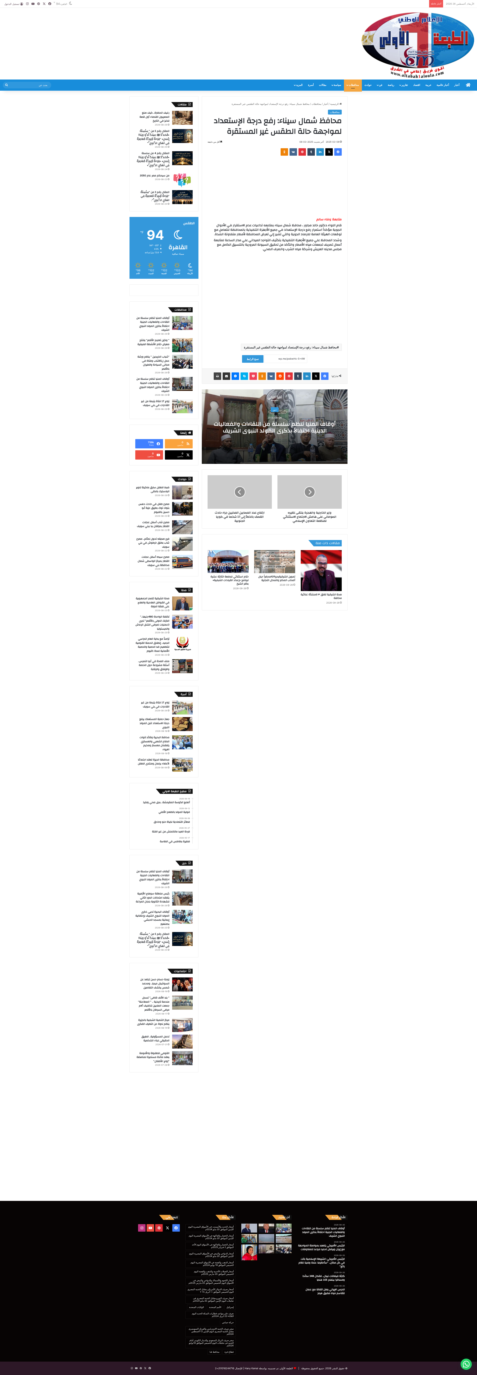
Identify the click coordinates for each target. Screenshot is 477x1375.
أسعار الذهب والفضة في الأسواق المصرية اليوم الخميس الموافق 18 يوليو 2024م (212, 1263)
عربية (428, 85)
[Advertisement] (159, 20)
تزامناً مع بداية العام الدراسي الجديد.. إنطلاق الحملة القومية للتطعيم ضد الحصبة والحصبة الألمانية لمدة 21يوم (152, 644)
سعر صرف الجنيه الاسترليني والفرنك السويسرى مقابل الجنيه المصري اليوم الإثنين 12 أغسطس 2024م (211, 1331)
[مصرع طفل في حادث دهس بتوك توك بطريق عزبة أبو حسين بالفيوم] (182, 509)
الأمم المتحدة (215, 1307)
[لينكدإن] (320, 152)
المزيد (299, 85)
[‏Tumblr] (311, 152)
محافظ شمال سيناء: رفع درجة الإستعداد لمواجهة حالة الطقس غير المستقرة (290, 347)
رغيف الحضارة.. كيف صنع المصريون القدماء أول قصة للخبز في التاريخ (154, 116)
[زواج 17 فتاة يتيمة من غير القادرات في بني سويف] (182, 406)
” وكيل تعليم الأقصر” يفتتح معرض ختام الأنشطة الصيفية (153, 342)
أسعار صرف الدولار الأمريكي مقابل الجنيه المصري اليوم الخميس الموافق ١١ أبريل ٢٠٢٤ (210, 1290)
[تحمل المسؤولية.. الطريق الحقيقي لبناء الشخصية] (182, 1042)
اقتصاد (416, 85)
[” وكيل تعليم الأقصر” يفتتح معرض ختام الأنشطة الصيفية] (182, 345)
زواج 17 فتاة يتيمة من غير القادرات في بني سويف (155, 403)
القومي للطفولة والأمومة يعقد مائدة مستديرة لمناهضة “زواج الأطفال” (153, 1057)
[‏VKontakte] (293, 152)
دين (275, 409)
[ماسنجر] (235, 376)
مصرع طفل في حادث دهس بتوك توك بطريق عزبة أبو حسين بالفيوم (153, 508)
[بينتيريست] (302, 152)
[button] (466, 1364)
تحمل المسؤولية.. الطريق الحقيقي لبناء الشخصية (155, 1038)
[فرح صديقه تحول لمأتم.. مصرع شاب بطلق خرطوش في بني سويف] (182, 544)
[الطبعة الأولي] (417, 45)
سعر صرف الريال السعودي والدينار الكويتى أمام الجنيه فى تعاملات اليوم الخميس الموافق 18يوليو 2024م (211, 1343)
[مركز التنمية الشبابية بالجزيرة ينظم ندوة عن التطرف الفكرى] (182, 1025)
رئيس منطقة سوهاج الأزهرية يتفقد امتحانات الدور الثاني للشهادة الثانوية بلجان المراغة (152, 897)
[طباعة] (217, 376)
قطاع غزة (229, 1351)
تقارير (405, 85)
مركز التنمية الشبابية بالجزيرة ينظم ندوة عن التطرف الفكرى (153, 1022)
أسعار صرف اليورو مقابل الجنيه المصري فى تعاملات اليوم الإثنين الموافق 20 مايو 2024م (213, 1299)
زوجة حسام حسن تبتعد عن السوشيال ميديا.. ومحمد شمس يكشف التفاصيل (154, 983)
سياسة (337, 85)
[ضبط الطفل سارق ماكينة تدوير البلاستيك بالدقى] (182, 492)
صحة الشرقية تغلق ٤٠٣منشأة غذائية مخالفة (321, 596)
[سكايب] (244, 376)
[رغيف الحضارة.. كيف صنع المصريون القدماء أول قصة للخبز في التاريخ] (182, 118)
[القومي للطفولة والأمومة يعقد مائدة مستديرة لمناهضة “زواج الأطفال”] (182, 1058)
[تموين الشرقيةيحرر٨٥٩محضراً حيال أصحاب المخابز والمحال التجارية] (274, 561)
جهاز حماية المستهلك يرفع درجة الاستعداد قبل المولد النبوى (154, 723)
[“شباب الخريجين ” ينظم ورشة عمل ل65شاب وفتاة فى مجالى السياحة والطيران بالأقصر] (182, 362)
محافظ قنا (214, 1351)
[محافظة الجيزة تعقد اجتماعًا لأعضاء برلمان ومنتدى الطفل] (182, 765)
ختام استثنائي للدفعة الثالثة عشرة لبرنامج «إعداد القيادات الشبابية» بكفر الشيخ (230, 580)
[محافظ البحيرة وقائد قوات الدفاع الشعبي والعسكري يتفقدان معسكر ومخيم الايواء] (182, 742)
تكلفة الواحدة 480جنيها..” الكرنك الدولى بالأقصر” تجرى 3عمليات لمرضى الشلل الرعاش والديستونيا (152, 622)
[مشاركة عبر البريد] (226, 376)
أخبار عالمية (443, 85)
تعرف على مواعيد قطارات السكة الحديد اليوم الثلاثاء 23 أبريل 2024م (213, 1314)
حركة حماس (228, 1322)
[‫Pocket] (253, 376)
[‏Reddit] (280, 376)
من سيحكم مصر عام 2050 (154, 175)
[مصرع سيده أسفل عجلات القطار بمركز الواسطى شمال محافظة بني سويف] (182, 562)
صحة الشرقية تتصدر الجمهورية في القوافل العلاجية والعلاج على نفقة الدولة (152, 602)
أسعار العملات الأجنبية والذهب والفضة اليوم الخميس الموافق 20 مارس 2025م (214, 1272)
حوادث (368, 85)
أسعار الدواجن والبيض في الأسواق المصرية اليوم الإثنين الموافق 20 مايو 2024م (211, 1254)
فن (380, 85)
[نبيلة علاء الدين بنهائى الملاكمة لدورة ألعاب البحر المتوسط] (249, 1252)
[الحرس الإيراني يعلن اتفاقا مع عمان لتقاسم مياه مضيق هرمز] (266, 1238)
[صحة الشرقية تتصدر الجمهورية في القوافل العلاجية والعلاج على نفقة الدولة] (182, 603)
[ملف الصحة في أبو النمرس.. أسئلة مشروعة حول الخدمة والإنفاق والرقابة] (182, 666)
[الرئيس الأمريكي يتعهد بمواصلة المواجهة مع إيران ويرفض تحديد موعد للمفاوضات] (266, 1228)
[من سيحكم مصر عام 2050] (182, 181)
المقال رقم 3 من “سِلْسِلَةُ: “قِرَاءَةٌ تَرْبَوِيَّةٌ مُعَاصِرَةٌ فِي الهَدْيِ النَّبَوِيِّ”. (154, 196)
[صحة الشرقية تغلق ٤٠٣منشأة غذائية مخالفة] (321, 570)
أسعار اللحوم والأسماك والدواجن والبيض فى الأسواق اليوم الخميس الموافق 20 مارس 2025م (211, 1281)
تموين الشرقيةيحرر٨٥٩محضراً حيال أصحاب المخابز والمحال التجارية (276, 578)
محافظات (354, 85)
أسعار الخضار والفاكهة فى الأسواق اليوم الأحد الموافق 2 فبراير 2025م (213, 1246)
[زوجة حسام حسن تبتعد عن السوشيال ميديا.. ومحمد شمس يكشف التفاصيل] (182, 984)
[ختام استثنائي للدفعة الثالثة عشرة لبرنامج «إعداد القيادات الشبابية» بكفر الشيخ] (228, 561)
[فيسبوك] (338, 152)
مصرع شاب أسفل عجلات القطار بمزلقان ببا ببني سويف (153, 524)
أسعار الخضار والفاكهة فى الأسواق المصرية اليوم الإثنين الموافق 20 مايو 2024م (211, 1237)
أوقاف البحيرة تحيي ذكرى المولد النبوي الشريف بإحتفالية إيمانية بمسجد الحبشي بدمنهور (152, 917)
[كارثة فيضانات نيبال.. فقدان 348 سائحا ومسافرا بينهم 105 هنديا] (284, 1238)
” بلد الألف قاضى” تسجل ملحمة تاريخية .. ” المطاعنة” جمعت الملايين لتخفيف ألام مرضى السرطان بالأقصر (153, 1003)
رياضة (391, 85)
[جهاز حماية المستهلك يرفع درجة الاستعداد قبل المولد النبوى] (182, 724)
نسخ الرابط (253, 359)
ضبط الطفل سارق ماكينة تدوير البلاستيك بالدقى (152, 489)
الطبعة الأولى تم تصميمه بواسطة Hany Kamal (268, 1368)
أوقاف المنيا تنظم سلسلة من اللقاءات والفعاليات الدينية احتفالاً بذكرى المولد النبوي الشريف (275, 427)
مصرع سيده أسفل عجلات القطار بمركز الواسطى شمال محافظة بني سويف (153, 561)
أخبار (456, 85)
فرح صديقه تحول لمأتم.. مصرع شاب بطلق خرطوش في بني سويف (152, 542)
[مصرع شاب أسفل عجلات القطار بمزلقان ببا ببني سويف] (182, 527)
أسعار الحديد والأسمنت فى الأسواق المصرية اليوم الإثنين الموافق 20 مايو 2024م (211, 1228)
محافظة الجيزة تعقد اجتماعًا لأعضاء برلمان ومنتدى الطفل (153, 761)
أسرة (311, 85)
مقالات (322, 85)
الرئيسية (334, 103)
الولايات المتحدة (196, 1307)
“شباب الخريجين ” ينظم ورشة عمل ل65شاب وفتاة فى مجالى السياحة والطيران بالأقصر (153, 362)
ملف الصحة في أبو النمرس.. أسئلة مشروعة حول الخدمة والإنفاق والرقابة (153, 665)
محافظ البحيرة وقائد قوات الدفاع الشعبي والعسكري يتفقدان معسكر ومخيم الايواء (154, 743)
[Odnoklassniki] (284, 152)
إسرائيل (230, 1307)
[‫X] (329, 152)
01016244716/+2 (224, 1368)
